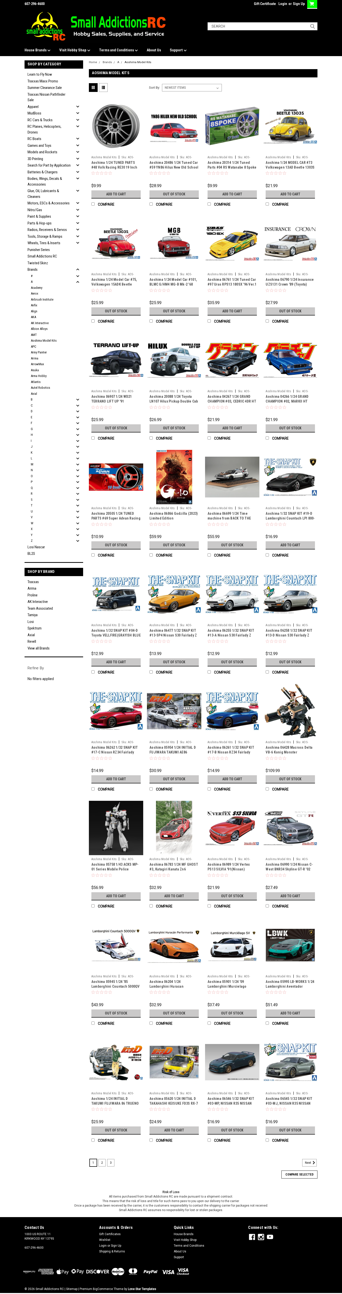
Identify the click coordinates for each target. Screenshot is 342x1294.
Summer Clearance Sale (45, 87)
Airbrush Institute (42, 299)
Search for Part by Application (49, 165)
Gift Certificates (110, 1234)
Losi (31, 621)
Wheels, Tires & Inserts (44, 243)
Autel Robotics (40, 388)
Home (93, 62)
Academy (36, 288)
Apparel (33, 106)
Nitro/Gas (35, 210)
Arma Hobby (39, 376)
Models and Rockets (42, 152)
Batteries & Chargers (43, 172)
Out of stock (174, 194)
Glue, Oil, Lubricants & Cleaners (43, 194)
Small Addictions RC (42, 256)
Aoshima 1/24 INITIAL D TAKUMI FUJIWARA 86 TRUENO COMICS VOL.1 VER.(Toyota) (115, 1103)
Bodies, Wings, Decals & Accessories (45, 181)
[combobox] (262, 26)
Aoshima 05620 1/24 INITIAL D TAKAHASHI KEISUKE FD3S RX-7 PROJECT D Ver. (173, 1103)
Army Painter (39, 352)
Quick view (116, 150)
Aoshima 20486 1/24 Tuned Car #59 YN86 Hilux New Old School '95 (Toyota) (173, 167)
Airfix (34, 305)
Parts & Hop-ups (40, 223)
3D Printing (35, 159)
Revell (32, 641)
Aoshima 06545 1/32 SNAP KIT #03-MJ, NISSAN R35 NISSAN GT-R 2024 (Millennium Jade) (289, 1103)
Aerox (34, 293)
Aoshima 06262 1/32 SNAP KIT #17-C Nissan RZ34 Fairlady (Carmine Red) (114, 752)
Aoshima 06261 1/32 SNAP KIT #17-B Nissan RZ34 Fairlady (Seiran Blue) (231, 752)
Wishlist (104, 1240)
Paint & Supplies (39, 216)
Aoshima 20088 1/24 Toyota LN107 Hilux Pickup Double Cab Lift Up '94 (173, 401)
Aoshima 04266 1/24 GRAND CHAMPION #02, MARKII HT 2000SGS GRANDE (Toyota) (287, 401)
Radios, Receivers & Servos (47, 229)
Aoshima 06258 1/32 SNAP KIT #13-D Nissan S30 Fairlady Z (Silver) (289, 635)
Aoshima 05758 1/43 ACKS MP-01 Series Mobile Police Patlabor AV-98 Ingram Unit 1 (115, 869)
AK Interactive (40, 323)
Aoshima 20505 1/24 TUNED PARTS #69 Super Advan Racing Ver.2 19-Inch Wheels (115, 518)
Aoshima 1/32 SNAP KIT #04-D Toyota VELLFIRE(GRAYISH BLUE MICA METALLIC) (116, 635)
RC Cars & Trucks (40, 120)
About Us (154, 50)
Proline (33, 595)
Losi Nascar (36, 547)
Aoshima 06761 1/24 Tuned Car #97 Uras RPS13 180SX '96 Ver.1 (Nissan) (232, 284)
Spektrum (35, 628)
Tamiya (33, 615)
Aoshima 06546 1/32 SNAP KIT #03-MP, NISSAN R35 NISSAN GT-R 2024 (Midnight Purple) (231, 1103)
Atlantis (36, 382)
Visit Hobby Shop (73, 50)
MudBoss (34, 113)
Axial (34, 394)
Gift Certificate (265, 4)
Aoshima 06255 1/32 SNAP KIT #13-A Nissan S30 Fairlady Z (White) (231, 635)
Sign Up (299, 4)
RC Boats (34, 139)
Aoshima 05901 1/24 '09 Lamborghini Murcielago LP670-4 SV (227, 986)
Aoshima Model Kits (44, 340)
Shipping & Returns (112, 1251)
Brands (33, 269)
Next (308, 1162)
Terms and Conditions (117, 50)
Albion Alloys (39, 329)
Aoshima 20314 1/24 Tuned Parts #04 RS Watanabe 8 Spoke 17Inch (232, 167)
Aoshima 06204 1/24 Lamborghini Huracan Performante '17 (166, 986)
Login (282, 4)
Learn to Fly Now (40, 74)
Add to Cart (116, 194)
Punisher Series (39, 249)
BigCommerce (103, 1289)
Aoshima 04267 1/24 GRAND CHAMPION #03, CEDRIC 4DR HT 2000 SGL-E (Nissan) (232, 401)
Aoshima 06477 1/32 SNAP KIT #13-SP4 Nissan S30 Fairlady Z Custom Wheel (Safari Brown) (173, 635)
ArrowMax (37, 364)
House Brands (36, 50)
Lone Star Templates (142, 1289)
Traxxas (33, 582)
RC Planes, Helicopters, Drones (44, 129)
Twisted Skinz (38, 263)
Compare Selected (299, 1174)
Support (177, 50)
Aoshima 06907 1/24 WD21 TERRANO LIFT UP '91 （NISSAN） (111, 401)
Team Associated (40, 608)
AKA (33, 317)
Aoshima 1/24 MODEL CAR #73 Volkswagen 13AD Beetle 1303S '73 (290, 167)
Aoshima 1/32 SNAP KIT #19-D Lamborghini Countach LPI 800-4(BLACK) (290, 518)
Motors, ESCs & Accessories (49, 203)
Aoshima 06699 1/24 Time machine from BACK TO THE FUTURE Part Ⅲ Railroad (229, 518)
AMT (34, 335)
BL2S (31, 553)
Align (34, 311)
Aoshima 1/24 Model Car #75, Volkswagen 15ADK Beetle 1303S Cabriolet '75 (114, 284)
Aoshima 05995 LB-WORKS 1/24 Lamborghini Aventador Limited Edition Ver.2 (290, 986)
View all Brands (39, 648)
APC (33, 346)
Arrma (34, 358)
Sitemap (71, 1289)
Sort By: (154, 87)
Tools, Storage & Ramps (45, 236)
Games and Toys (39, 145)
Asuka (35, 370)
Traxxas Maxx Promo (43, 81)
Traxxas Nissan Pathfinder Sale (46, 97)
